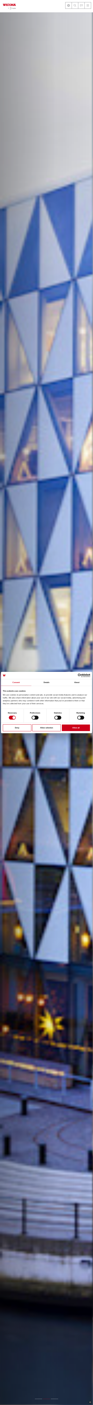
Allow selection (46, 728)
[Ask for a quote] (81, 5)
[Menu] (88, 5)
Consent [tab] (16, 682)
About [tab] (77, 682)
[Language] (68, 5)
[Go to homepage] (9, 6)
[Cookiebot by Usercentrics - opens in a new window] (79, 675)
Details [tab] (47, 682)
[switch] (35, 718)
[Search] (75, 5)
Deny (17, 728)
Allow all (76, 728)
